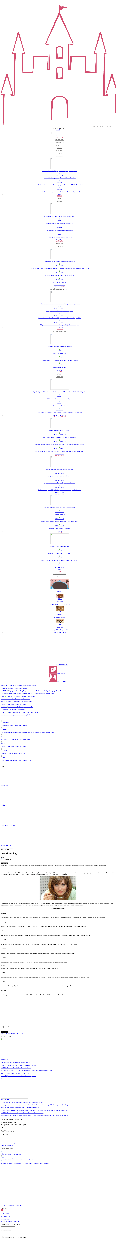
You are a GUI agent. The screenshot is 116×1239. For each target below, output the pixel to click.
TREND (59, 194)
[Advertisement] (58, 646)
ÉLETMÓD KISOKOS (60, 632)
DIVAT (59, 198)
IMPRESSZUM (5, 1213)
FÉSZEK (59, 374)
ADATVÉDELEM (5, 1219)
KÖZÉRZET (59, 244)
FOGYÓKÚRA (59, 246)
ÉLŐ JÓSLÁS (59, 576)
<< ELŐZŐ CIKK (5, 1033)
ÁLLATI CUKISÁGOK (59, 415)
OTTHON (59, 370)
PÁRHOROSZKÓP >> (7, 1145)
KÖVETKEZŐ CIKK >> (17, 1033)
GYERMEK (59, 377)
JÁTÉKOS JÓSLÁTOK (59, 574)
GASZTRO (60, 327)
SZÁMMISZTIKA (59, 145)
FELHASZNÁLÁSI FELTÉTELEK (10, 1221)
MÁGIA (59, 148)
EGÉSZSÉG (59, 239)
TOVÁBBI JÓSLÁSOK (7, 848)
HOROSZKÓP (60, 142)
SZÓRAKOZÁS (59, 492)
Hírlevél (58, 130)
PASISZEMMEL (59, 454)
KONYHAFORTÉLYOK (59, 331)
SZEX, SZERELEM (59, 285)
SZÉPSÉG (59, 201)
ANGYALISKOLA (60, 150)
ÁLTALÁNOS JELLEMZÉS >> (9, 1144)
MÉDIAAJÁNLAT (5, 1216)
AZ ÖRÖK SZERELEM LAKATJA (59, 289)
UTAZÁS (59, 531)
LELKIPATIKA (59, 140)
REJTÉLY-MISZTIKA (59, 153)
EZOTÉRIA (59, 135)
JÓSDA (60, 570)
